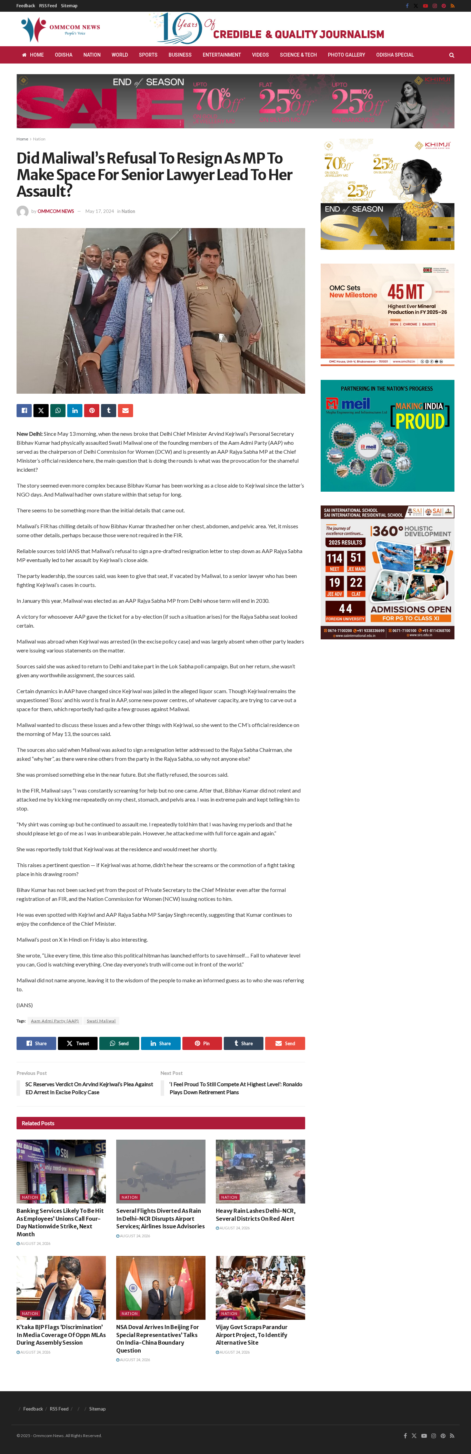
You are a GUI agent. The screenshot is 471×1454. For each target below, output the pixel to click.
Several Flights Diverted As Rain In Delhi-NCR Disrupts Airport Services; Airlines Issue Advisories (160, 1218)
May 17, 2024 (100, 211)
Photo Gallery (346, 55)
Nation (92, 55)
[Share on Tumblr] (108, 410)
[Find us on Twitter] (415, 6)
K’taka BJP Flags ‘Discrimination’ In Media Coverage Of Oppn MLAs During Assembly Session (61, 1335)
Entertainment (222, 55)
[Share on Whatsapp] (58, 410)
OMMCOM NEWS (56, 211)
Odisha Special (395, 55)
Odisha (63, 55)
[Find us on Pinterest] (444, 6)
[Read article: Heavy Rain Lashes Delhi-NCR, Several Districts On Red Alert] (260, 1172)
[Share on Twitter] (41, 410)
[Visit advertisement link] (283, 29)
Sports (148, 55)
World (120, 55)
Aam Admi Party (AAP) (55, 1020)
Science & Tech (298, 55)
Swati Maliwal (101, 1020)
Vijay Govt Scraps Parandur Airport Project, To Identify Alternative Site (252, 1335)
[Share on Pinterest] (91, 410)
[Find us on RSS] (452, 6)
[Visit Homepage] (59, 29)
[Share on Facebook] (24, 410)
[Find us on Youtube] (425, 6)
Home (37, 55)
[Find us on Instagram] (435, 6)
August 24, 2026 (35, 1243)
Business (180, 55)
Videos (260, 55)
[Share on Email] (125, 410)
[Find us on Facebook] (407, 6)
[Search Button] (451, 54)
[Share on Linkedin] (74, 410)
